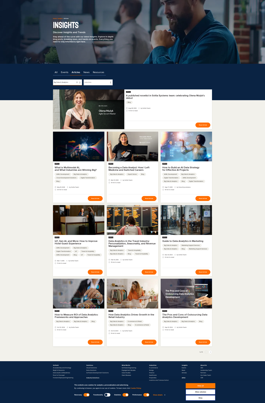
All (56, 72)
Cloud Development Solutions (66, 178)
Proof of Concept (59, 375)
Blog (129, 102)
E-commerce (153, 368)
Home (55, 18)
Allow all (200, 386)
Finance (151, 373)
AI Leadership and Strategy (62, 368)
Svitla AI (56, 365)
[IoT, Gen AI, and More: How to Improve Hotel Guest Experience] (78, 220)
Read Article (203, 125)
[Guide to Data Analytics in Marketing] (186, 220)
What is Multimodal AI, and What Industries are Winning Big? (76, 168)
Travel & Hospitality (87, 251)
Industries (152, 365)
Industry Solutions (92, 378)
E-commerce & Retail (135, 321)
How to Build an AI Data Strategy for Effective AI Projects (180, 168)
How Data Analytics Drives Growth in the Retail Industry (131, 316)
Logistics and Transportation (159, 380)
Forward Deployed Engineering (63, 378)
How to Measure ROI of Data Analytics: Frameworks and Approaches (76, 316)
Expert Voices (132, 174)
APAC (184, 378)
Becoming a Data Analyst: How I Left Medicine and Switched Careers (128, 168)
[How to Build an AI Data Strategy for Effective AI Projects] (186, 146)
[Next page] (210, 352)
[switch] (107, 394)
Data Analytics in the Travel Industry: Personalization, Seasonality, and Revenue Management (132, 244)
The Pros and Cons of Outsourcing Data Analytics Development (184, 316)
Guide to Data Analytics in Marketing (182, 241)
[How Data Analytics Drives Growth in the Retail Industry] (132, 294)
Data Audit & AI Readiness (61, 373)
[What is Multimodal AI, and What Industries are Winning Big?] (78, 146)
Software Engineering (129, 368)
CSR (202, 378)
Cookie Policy (136, 388)
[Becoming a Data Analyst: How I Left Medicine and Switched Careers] (132, 146)
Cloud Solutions (91, 368)
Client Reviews (126, 375)
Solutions (89, 365)
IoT (76, 251)
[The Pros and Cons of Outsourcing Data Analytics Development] (186, 294)
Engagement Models (129, 370)
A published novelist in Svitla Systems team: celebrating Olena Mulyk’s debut (165, 97)
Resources (98, 72)
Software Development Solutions (97, 373)
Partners (203, 373)
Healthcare (153, 375)
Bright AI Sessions (59, 370)
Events (64, 72)
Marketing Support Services (191, 245)
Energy (151, 370)
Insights (60, 18)
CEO (202, 368)
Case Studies (126, 373)
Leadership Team (206, 370)
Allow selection (200, 392)
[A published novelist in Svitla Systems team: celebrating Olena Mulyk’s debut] (88, 109)
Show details (158, 395)
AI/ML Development (62, 174)
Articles (76, 72)
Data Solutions (91, 370)
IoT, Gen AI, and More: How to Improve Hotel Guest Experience (76, 242)
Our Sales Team (206, 375)
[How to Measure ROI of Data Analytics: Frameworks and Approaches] (78, 294)
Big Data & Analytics (80, 174)
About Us (204, 365)
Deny (200, 398)
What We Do (126, 365)
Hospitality (152, 378)
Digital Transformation (88, 178)
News (86, 72)
